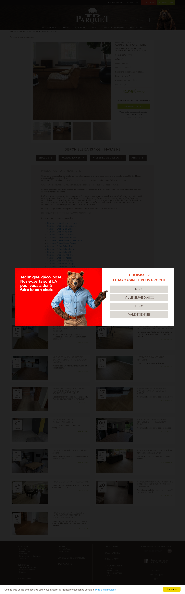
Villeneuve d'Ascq (139, 297)
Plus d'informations (105, 589)
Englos (139, 289)
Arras (139, 306)
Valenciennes (139, 314)
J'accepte (172, 589)
